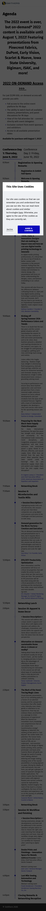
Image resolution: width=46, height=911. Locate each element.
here (21, 212)
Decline (10, 229)
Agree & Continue (28, 229)
